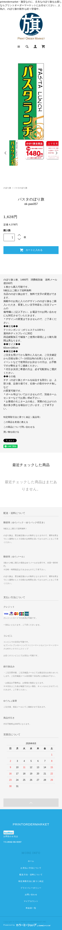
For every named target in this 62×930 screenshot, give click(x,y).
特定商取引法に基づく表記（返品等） (22, 417)
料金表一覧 (31, 908)
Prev (5, 153)
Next (56, 153)
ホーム (31, 861)
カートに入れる (34, 249)
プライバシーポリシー (30, 888)
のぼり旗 (7, 188)
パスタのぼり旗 (20, 188)
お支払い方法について (30, 868)
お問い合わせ (31, 894)
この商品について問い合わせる (19, 427)
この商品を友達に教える (15, 422)
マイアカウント (31, 901)
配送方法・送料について (30, 875)
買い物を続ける (11, 432)
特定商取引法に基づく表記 (30, 881)
